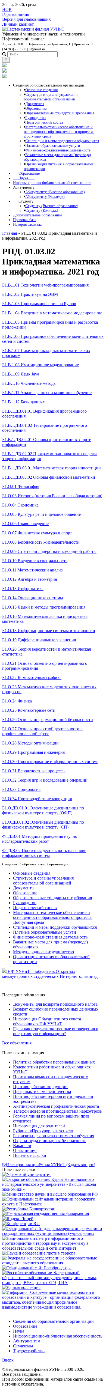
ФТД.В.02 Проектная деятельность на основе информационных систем (44, 853)
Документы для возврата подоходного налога (55, 1004)
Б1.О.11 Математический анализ (32, 570)
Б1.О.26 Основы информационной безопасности (47, 719)
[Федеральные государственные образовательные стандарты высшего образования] (53, 1263)
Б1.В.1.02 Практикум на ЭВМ (30, 294)
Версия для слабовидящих (26, 19)
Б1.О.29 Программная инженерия (33, 752)
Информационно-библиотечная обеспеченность (52, 182)
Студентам (23, 1346)
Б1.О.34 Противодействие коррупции (37, 798)
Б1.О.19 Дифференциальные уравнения (39, 640)
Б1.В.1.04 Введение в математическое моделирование (52, 313)
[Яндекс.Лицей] (17, 1218)
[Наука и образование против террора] (38, 1253)
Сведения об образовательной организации (53, 1321)
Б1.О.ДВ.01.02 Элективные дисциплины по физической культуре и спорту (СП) (43, 824)
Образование (29, 173)
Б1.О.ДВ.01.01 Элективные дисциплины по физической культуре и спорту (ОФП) (43, 810)
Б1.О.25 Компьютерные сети (28, 710)
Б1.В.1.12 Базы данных (23, 402)
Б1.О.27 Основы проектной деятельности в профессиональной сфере (42, 731)
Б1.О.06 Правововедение (25, 523)
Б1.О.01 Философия (20, 486)
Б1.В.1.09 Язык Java (20, 374)
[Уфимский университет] (26, 1174)
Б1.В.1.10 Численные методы (29, 383)
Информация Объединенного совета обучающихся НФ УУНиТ (47, 1021)
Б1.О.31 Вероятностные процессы (34, 771)
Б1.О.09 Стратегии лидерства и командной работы (49, 551)
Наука (24, 178)
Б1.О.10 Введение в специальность (34, 560)
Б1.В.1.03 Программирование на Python (39, 303)
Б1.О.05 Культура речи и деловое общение (41, 514)
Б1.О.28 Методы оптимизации (30, 743)
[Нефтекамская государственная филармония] (45, 1213)
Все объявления (17, 1043)
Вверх (8, 1360)
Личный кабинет (18, 24)
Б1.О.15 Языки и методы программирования (43, 607)
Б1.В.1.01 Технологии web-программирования (45, 285)
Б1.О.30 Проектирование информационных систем (50, 761)
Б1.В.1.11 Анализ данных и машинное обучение (47, 392)
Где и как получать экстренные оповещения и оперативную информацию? (55, 1031)
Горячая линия (15, 14)
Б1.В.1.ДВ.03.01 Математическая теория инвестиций (51, 468)
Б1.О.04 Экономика (20, 505)
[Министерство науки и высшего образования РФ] (50, 1194)
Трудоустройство (29, 1350)
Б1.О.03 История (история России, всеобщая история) (52, 495)
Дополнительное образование (37, 215)
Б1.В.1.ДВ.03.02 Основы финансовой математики (48, 477)
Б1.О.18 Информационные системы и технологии (48, 630)
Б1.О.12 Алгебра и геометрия (29, 579)
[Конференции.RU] (21, 1223)
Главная (9, 233)
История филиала (27, 224)
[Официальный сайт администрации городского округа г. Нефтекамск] (53, 1204)
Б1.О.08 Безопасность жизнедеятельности (41, 542)
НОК (7, 9)
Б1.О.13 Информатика (22, 588)
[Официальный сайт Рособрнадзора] (36, 1267)
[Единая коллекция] (21, 1287)
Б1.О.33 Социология (21, 789)
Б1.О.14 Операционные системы (32, 597)
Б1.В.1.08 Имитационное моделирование (40, 364)
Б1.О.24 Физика (17, 701)
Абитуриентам (26, 1341)
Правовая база (24, 220)
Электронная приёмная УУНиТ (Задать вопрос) (51, 1164)
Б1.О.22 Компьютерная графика (31, 677)
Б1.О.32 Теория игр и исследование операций (45, 780)
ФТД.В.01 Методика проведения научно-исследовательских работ (40, 839)
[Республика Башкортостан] (28, 1209)
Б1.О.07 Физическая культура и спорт (37, 533)
